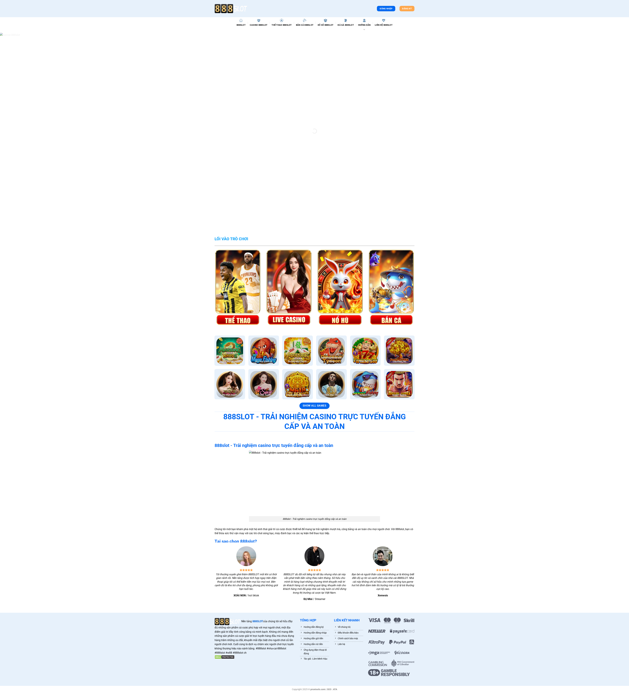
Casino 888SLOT (258, 25)
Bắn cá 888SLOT (305, 25)
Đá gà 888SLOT (346, 25)
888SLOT (241, 25)
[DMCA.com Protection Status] (224, 656)
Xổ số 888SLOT (325, 25)
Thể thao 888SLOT (282, 25)
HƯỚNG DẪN (364, 25)
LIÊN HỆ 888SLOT (383, 25)
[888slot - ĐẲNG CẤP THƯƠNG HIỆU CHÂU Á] (231, 9)
